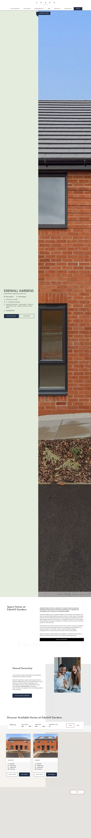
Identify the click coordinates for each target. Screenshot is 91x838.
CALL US (78, 8)
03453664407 (10, 310)
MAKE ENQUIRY (24, 774)
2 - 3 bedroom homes (13, 302)
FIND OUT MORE (12, 774)
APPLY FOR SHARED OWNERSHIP (22, 695)
